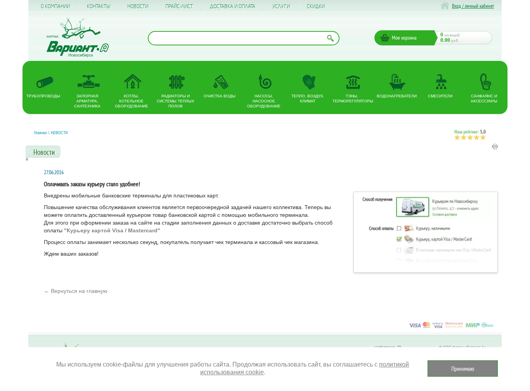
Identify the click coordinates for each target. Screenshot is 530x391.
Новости (137, 6)
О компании (55, 6)
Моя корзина (404, 37)
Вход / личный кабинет (473, 6)
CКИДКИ (316, 6)
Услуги (281, 6)
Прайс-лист (179, 6)
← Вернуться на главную (75, 291)
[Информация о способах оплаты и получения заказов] (451, 327)
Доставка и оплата (232, 6)
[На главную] (78, 37)
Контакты (98, 6)
